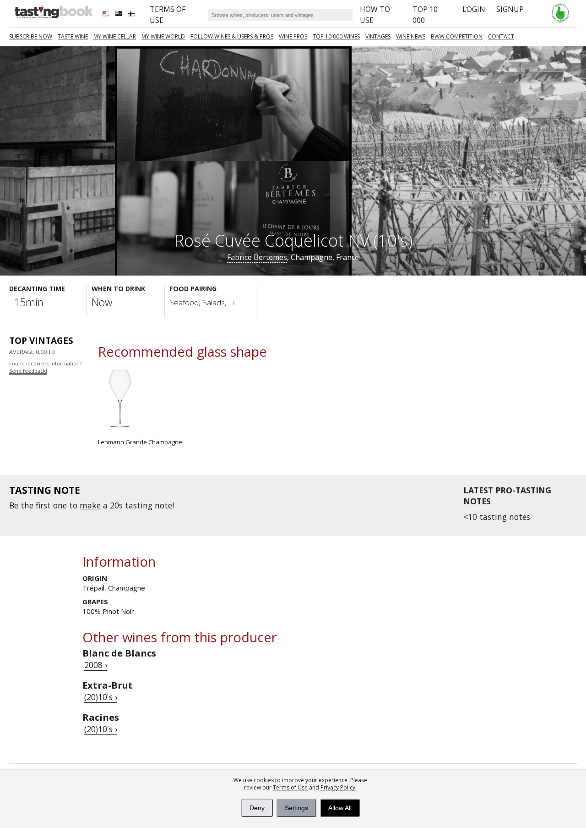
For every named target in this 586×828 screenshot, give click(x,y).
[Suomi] (132, 14)
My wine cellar (114, 36)
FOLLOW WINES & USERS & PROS (231, 36)
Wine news (410, 36)
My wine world (163, 36)
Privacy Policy (337, 787)
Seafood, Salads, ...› (201, 302)
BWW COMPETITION (457, 36)
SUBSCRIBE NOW (30, 36)
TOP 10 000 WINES (336, 36)
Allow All (340, 807)
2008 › (95, 664)
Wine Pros (293, 36)
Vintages (378, 36)
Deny (257, 807)
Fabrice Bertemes (257, 257)
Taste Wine (73, 36)
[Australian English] (119, 14)
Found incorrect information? (45, 367)
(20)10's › (100, 696)
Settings (296, 807)
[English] (106, 14)
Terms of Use (290, 787)
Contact (501, 36)
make (90, 505)
